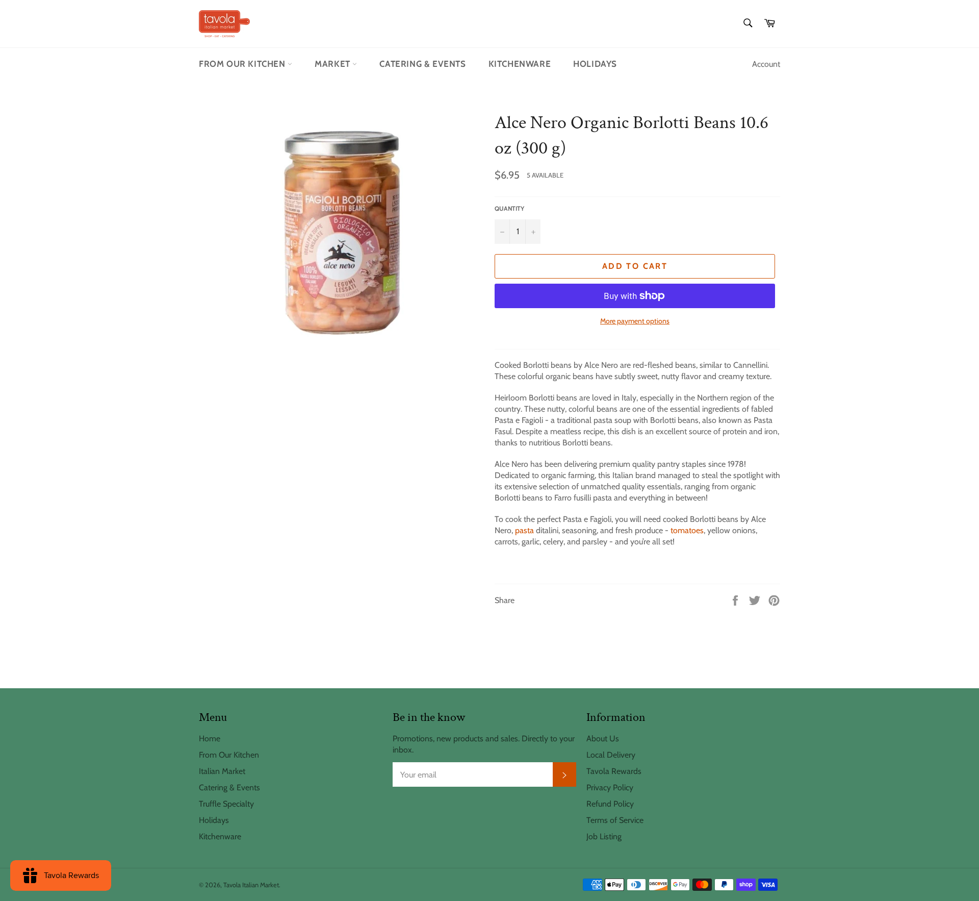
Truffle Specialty (226, 804)
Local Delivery (610, 755)
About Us (602, 738)
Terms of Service (614, 820)
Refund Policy (610, 804)
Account (766, 64)
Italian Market (222, 771)
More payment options (634, 321)
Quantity (509, 208)
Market (333, 64)
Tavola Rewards (613, 771)
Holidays (595, 64)
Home (209, 738)
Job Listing (604, 836)
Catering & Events (422, 64)
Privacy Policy (609, 787)
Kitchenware (519, 64)
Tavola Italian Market (251, 885)
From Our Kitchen (243, 64)
